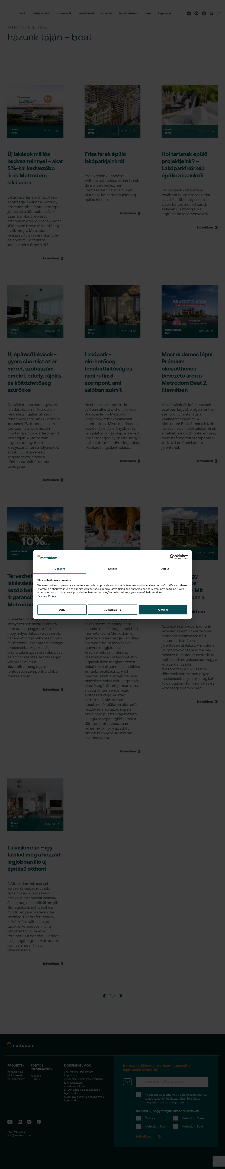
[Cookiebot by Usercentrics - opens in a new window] (172, 556)
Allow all (163, 609)
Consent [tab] (59, 568)
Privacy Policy (46, 595)
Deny (62, 609)
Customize (110, 609)
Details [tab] (112, 568)
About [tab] (165, 568)
